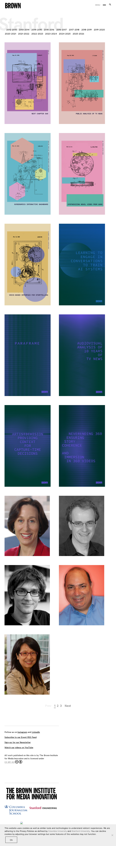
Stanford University (81, 831)
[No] (112, 835)
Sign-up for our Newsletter (18, 742)
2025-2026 (78, 34)
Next (68, 706)
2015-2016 (49, 29)
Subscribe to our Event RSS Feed (21, 737)
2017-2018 (74, 29)
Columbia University (57, 831)
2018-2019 (86, 29)
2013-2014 (24, 29)
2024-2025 (65, 34)
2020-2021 (10, 34)
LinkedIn (36, 732)
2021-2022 (23, 34)
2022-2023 (37, 34)
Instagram (22, 732)
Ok (11, 840)
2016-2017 (61, 29)
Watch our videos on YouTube (19, 747)
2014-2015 (36, 29)
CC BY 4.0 (10, 762)
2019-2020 (99, 29)
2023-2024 (51, 34)
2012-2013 (11, 29)
